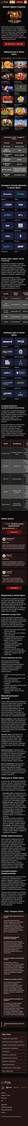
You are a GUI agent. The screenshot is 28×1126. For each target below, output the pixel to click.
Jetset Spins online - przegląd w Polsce (12, 1041)
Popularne (3, 58)
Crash (16, 58)
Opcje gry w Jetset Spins (8, 1061)
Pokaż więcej (14, 588)
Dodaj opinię (14, 532)
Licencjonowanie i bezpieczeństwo (11, 1067)
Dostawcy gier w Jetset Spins (10, 1048)
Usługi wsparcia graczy (8, 1064)
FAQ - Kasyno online (7, 1071)
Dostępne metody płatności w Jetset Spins (13, 1045)
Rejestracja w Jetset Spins (9, 1054)
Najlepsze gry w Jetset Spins (10, 1038)
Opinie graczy (6, 1051)
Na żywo (10, 58)
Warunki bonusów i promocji (9, 1058)
